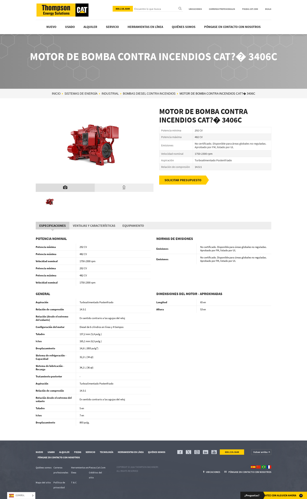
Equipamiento (133, 226)
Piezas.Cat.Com (250, 9)
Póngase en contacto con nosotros (232, 27)
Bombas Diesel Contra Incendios (149, 93)
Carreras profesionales (222, 9)
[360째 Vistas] (124, 188)
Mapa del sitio (43, 482)
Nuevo (51, 27)
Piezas (77, 452)
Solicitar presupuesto (183, 180)
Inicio (56, 93)
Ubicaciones (195, 9)
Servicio (112, 27)
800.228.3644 (123, 8)
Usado (70, 27)
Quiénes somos (183, 27)
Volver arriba (260, 452)
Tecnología (106, 452)
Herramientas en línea (145, 27)
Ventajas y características (94, 226)
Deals (268, 9)
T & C (74, 482)
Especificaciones (52, 226)
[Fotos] (65, 188)
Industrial (110, 93)
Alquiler (90, 27)
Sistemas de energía (81, 93)
